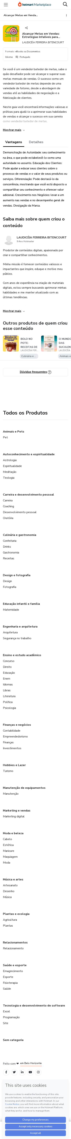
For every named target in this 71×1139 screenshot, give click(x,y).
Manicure (8, 851)
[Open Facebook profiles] (6, 1072)
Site (5, 1023)
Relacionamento (13, 948)
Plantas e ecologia (16, 914)
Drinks (7, 547)
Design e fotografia (16, 575)
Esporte (8, 977)
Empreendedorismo (15, 737)
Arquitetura (10, 632)
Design (7, 581)
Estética (8, 845)
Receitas (8, 558)
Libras (7, 690)
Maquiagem (10, 857)
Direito (7, 667)
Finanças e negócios (17, 725)
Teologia (8, 478)
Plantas (8, 926)
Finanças (8, 742)
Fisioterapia (10, 983)
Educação (9, 673)
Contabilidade (11, 731)
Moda (6, 863)
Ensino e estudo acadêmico (22, 655)
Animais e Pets (13, 432)
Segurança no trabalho (17, 638)
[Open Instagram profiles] (38, 1072)
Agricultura (10, 920)
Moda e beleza (13, 833)
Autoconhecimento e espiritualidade (29, 454)
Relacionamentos (15, 943)
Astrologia (10, 460)
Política (8, 702)
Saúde (7, 989)
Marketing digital (14, 816)
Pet (5, 437)
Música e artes (13, 879)
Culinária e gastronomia (19, 535)
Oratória (8, 518)
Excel (6, 1011)
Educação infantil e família (21, 604)
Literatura (9, 696)
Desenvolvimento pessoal (20, 512)
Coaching (8, 506)
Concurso (8, 661)
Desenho (8, 891)
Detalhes (36, 142)
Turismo (8, 771)
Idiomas (8, 684)
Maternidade (11, 610)
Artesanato (10, 885)
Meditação (9, 472)
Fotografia (9, 587)
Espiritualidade (12, 466)
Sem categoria (13, 1040)
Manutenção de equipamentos (24, 788)
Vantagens (13, 142)
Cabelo (7, 839)
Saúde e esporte (15, 965)
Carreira (8, 500)
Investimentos (12, 748)
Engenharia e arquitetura (20, 627)
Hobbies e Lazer (14, 765)
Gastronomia (11, 553)
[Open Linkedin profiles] (22, 1072)
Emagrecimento (13, 971)
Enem (6, 679)
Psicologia (9, 708)
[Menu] (6, 5)
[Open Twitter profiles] (14, 1072)
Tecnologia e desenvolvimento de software (34, 1006)
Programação (11, 1017)
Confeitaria (9, 541)
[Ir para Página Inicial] (34, 4)
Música (7, 897)
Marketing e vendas (16, 811)
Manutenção (11, 794)
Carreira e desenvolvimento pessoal (28, 495)
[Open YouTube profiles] (30, 1072)
